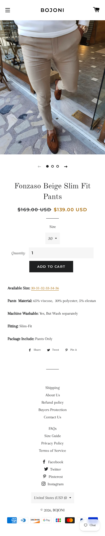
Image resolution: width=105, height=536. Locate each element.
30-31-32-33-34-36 (45, 288)
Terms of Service (52, 450)
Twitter (55, 469)
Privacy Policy (52, 443)
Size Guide (52, 436)
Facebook (55, 462)
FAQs (53, 428)
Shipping (52, 387)
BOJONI (52, 10)
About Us (52, 395)
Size (52, 226)
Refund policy (53, 402)
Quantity (18, 253)
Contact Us (52, 417)
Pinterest (55, 476)
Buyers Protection (52, 409)
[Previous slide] (39, 166)
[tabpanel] (52, 86)
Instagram (55, 484)
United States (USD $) (50, 497)
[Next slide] (65, 166)
